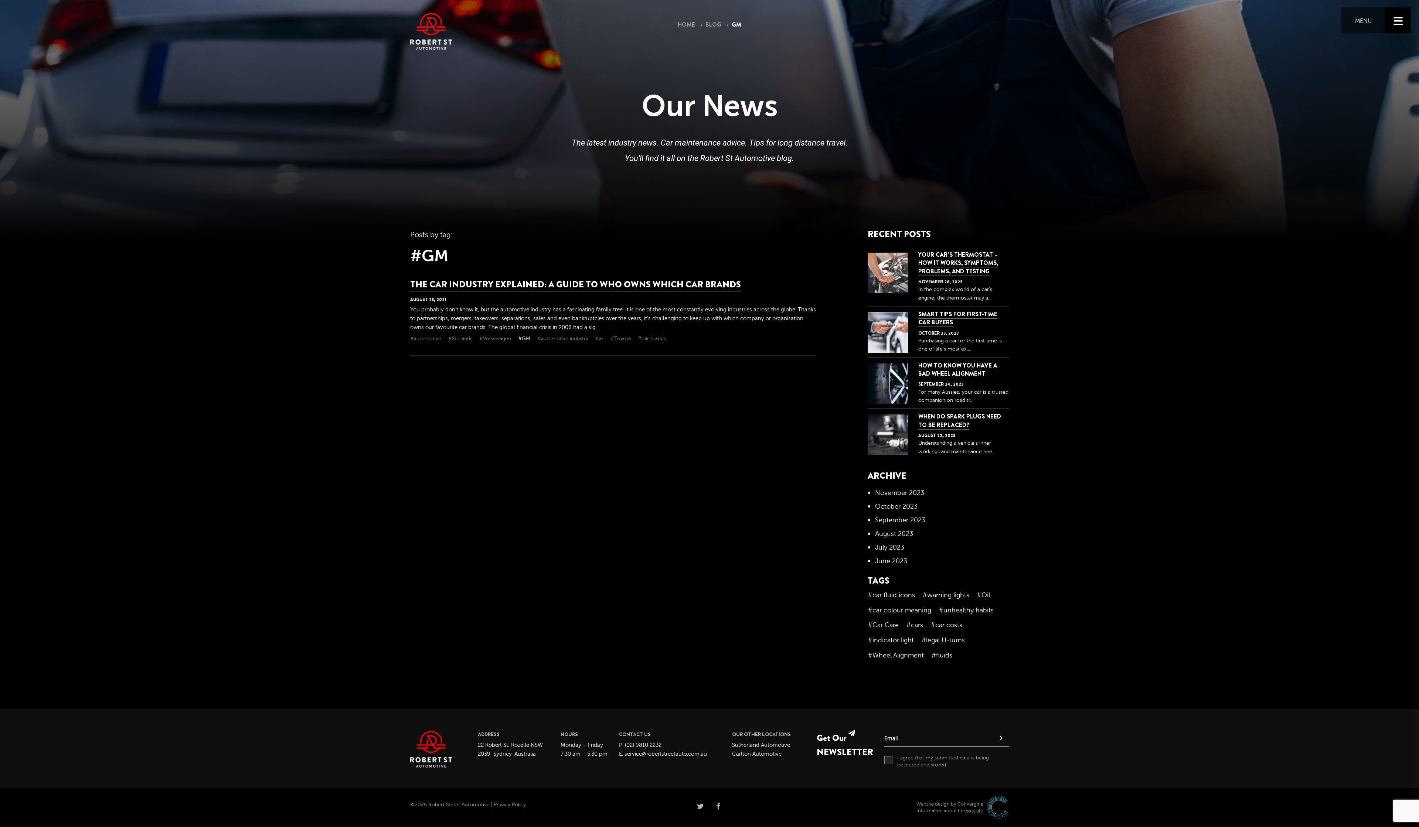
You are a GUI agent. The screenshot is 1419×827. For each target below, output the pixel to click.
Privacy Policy (510, 804)
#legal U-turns (943, 640)
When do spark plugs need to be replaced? (959, 420)
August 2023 (894, 533)
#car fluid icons (891, 595)
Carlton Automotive (757, 754)
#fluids (941, 655)
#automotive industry (563, 338)
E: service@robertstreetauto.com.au (663, 754)
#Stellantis (461, 338)
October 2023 (896, 506)
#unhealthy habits (966, 610)
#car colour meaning (899, 610)
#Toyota (621, 338)
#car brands (652, 338)
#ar (600, 338)
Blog (713, 24)
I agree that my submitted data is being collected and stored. (943, 761)
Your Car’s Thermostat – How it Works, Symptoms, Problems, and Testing (958, 263)
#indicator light (891, 640)
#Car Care (883, 625)
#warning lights (945, 595)
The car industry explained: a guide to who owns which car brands (575, 284)
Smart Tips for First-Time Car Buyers (957, 318)
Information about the (949, 810)
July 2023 (889, 547)
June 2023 (891, 561)
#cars (914, 625)
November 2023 (899, 492)
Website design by (949, 804)
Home (686, 24)
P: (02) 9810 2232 (640, 745)
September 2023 (900, 520)
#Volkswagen (496, 338)
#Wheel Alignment (896, 655)
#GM (525, 338)
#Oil (983, 595)
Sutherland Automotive (761, 745)
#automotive (426, 338)
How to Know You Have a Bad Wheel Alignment (957, 369)
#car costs (946, 625)
